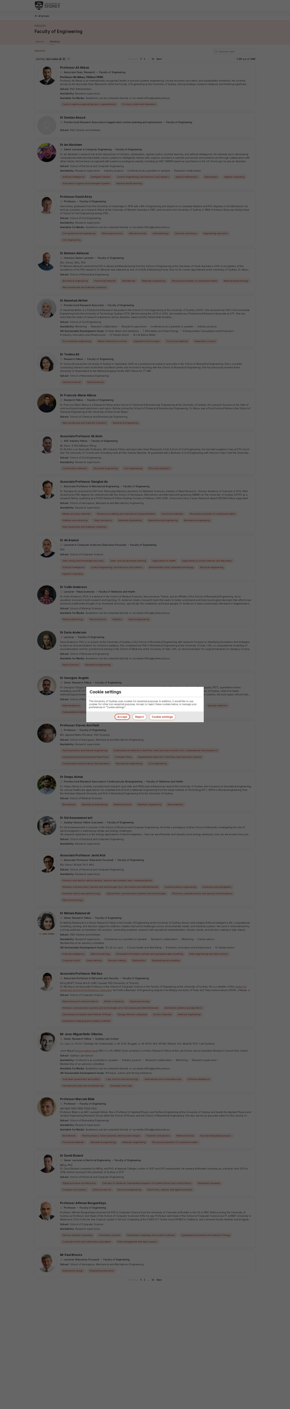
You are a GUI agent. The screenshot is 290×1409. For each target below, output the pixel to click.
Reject (139, 717)
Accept (122, 717)
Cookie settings (162, 717)
